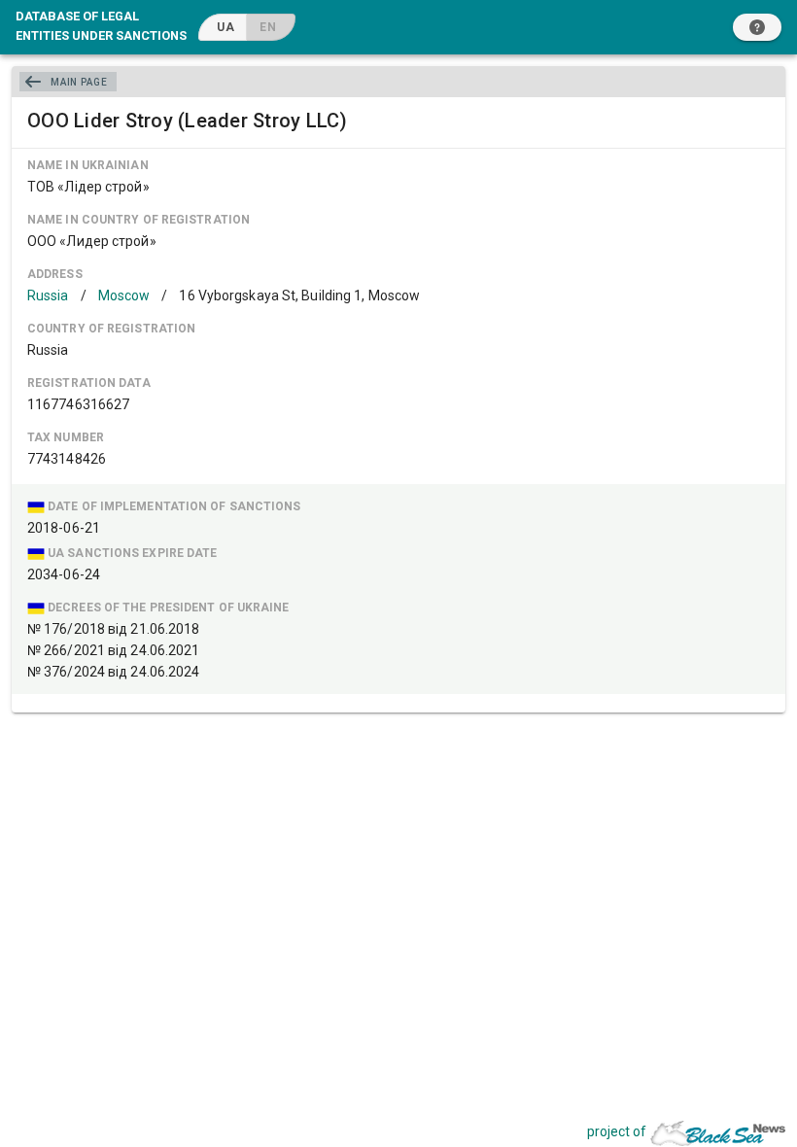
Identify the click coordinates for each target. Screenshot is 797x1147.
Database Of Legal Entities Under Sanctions (101, 25)
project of (616, 1131)
